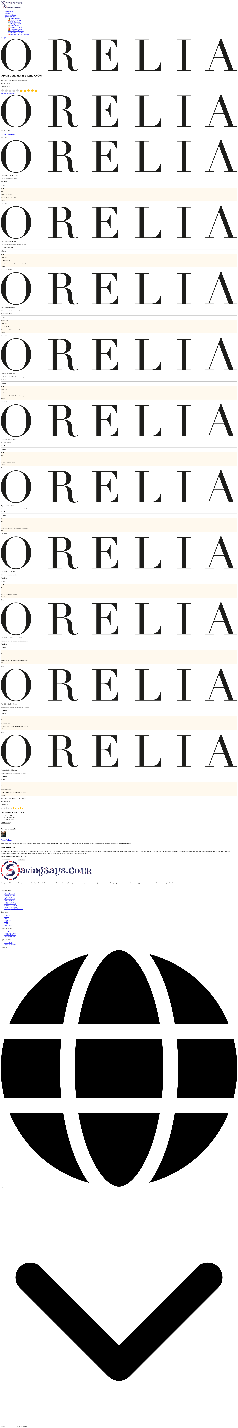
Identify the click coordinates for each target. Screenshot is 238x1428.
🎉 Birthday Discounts (15, 27)
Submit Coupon (5, 822)
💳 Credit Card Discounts (16, 31)
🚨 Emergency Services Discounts (18, 34)
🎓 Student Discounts (14, 18)
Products (3, 93)
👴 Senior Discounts (14, 25)
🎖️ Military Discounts (14, 24)
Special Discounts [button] (9, 16)
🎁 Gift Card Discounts (15, 29)
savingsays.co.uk (11, 1426)
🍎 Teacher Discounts (14, 20)
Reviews (7, 13)
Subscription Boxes (10, 15)
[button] (119, 1188)
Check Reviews (10, 93)
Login (4, 37)
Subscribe (21, 859)
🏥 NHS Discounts (14, 22)
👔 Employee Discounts (15, 32)
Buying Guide (8, 11)
